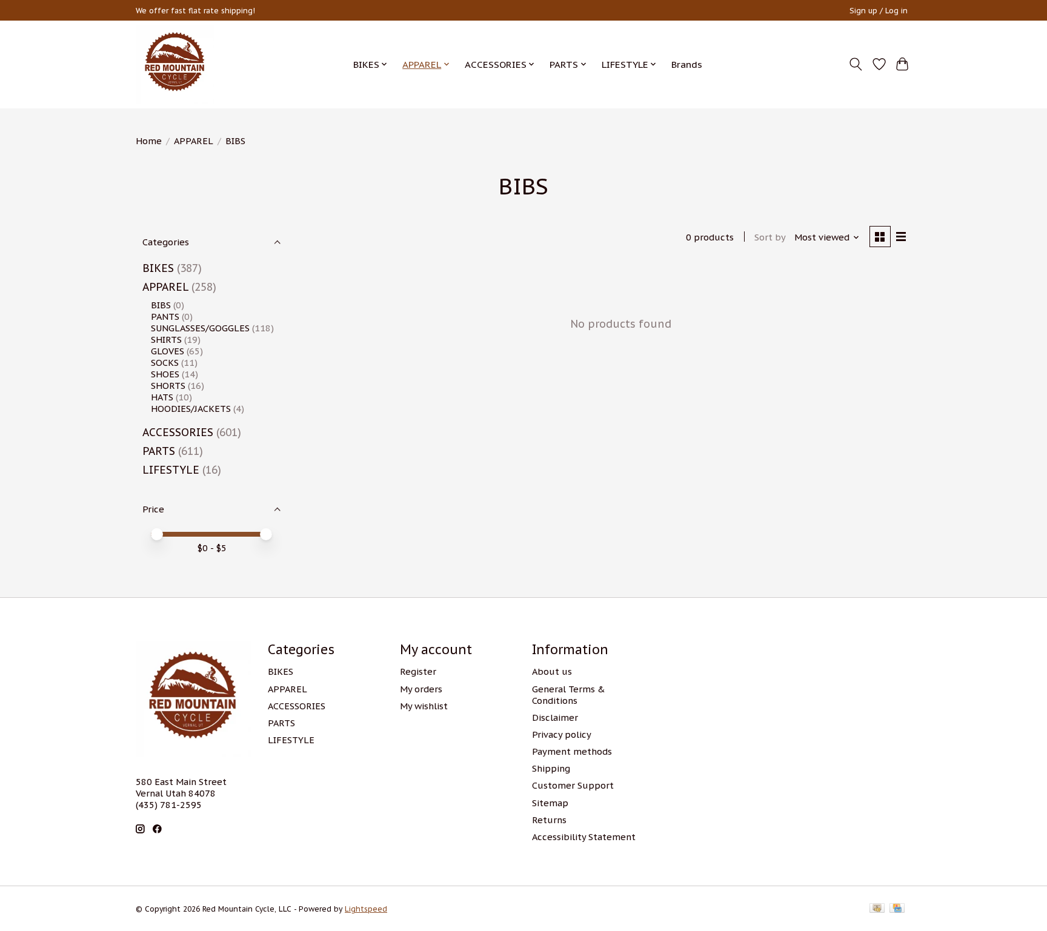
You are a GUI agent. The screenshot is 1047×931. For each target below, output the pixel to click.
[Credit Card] (897, 909)
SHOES (165, 374)
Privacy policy (561, 734)
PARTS (158, 451)
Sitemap (550, 803)
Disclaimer (555, 717)
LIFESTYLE (170, 470)
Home (149, 141)
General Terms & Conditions (568, 694)
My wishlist (424, 706)
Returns (549, 820)
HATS (162, 397)
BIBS (161, 305)
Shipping (551, 768)
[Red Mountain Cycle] (175, 64)
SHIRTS (166, 339)
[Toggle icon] (856, 64)
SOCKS (165, 362)
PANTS (165, 316)
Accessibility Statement (584, 837)
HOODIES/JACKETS (191, 408)
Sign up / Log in (878, 10)
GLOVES (167, 351)
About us (552, 671)
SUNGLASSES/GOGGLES (200, 328)
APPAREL (193, 141)
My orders (421, 689)
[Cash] (877, 909)
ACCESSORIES (177, 432)
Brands (686, 64)
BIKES (158, 268)
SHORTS (168, 385)
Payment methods (572, 751)
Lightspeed (366, 908)
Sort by (770, 237)
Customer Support (573, 785)
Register (418, 671)
